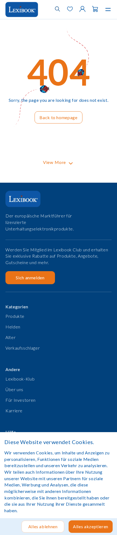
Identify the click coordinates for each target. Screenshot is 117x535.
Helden (12, 326)
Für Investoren (20, 400)
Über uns (14, 389)
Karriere (14, 410)
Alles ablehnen (43, 526)
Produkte (14, 316)
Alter (10, 337)
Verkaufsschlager (22, 347)
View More (54, 162)
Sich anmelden (30, 277)
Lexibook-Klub (20, 378)
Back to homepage (58, 117)
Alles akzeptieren (90, 526)
